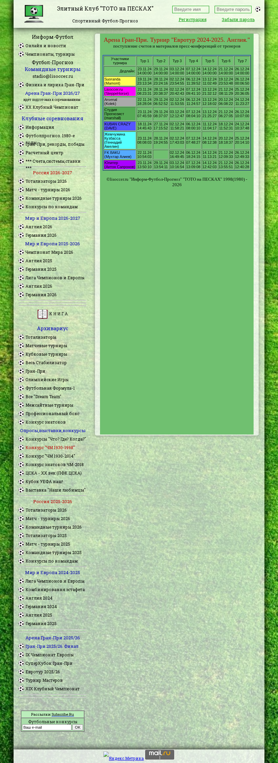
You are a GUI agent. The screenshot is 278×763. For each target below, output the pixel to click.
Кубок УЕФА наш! (44, 481)
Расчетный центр (44, 152)
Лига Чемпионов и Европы (54, 277)
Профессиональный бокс (52, 413)
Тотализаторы (40, 337)
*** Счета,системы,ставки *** (53, 161)
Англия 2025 (38, 260)
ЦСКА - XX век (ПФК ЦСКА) (53, 473)
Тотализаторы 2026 (45, 181)
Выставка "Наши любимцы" (55, 490)
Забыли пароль (238, 19)
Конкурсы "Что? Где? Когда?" (55, 439)
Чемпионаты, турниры (50, 54)
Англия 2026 (38, 226)
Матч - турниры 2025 (47, 544)
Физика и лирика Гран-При (54, 84)
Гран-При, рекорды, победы (54, 144)
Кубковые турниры (46, 354)
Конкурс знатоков (45, 422)
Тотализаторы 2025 (46, 535)
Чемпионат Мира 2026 (49, 252)
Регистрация (192, 19)
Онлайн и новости (45, 45)
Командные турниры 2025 (53, 552)
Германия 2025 (41, 269)
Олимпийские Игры (46, 379)
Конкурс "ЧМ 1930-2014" (50, 456)
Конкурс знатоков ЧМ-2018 (54, 464)
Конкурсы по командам (51, 206)
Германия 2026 (40, 235)
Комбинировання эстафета (55, 589)
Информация (39, 127)
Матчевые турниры (46, 345)
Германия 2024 (41, 606)
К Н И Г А (58, 313)
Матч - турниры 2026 (47, 189)
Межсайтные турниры (49, 405)
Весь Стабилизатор (46, 362)
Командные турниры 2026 (53, 198)
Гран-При (35, 371)
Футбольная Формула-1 (50, 388)
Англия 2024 (39, 598)
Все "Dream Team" (43, 396)
